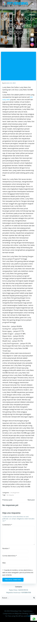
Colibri (29, 616)
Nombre (6, 548)
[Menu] (33, 4)
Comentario (7, 525)
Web (4, 563)
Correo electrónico (9, 556)
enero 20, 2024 (10, 83)
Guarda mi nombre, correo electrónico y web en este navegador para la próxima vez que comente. (17, 572)
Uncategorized (14, 492)
